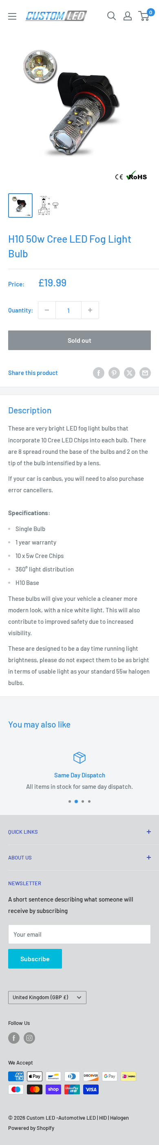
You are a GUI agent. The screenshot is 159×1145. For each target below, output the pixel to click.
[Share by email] (145, 372)
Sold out (79, 340)
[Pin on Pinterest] (114, 372)
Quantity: (20, 310)
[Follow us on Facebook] (14, 1038)
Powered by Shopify (31, 1128)
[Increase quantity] (90, 310)
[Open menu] (12, 16)
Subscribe (35, 958)
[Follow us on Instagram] (29, 1038)
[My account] (128, 15)
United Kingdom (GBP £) (40, 997)
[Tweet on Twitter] (129, 372)
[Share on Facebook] (98, 372)
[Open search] (111, 15)
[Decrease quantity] (46, 310)
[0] (144, 16)
